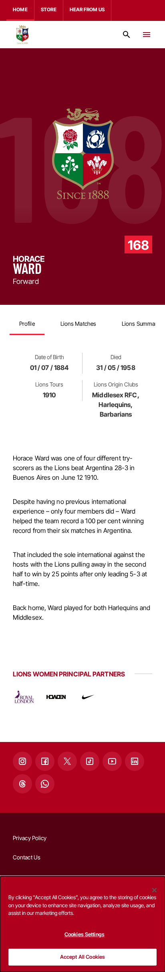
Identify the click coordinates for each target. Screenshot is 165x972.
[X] (67, 761)
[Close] (154, 890)
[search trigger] (126, 34)
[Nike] (88, 697)
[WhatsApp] (44, 783)
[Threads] (22, 783)
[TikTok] (89, 761)
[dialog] (82, 924)
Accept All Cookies (82, 957)
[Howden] (56, 697)
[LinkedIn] (134, 761)
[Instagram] (22, 761)
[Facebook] (44, 761)
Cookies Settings (84, 934)
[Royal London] (24, 697)
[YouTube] (112, 761)
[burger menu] (146, 34)
